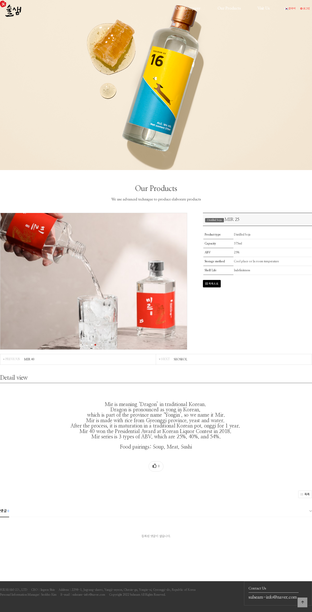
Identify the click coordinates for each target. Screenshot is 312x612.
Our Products (229, 8)
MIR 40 (29, 359)
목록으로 (213, 284)
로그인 (306, 8)
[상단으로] (302, 602)
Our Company (188, 8)
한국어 (291, 8)
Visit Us (263, 8)
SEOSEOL (180, 359)
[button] (92, 345)
